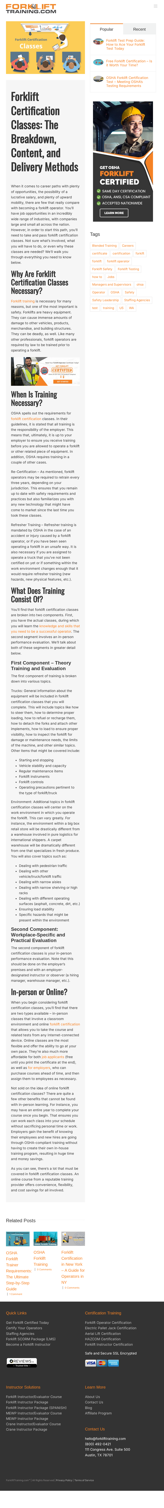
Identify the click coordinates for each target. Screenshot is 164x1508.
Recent (139, 29)
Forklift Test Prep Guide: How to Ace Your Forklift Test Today (125, 44)
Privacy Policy (64, 1480)
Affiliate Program (98, 1413)
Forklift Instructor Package (27, 1402)
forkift (140, 253)
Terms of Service (84, 1480)
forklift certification (26, 419)
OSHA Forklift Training (41, 1258)
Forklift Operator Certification (108, 1323)
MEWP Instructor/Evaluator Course (34, 1413)
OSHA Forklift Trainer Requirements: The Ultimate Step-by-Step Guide (19, 1271)
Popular (106, 29)
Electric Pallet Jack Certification (110, 1328)
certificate (99, 253)
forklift (97, 261)
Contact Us (94, 1402)
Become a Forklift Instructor (28, 1344)
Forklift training (23, 301)
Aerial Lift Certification (103, 1334)
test (95, 308)
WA (131, 308)
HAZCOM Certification (103, 1339)
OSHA (115, 292)
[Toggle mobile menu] (156, 6)
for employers (39, 1068)
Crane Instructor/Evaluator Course (33, 1424)
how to (97, 277)
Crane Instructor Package (26, 1429)
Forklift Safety (102, 269)
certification (121, 253)
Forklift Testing (128, 269)
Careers (128, 245)
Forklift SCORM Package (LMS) (31, 1339)
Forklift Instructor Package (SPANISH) (36, 1408)
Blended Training (104, 245)
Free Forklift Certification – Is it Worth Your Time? (129, 63)
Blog (88, 1408)
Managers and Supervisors (111, 284)
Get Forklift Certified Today (27, 1323)
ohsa (140, 284)
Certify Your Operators (24, 1328)
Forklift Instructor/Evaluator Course (34, 1397)
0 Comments (44, 1269)
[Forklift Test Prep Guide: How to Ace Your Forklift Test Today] (98, 41)
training (108, 308)
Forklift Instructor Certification (109, 1344)
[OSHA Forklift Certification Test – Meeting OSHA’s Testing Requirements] (98, 78)
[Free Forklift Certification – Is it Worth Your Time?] (98, 62)
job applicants (53, 1057)
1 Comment (15, 1294)
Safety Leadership (105, 300)
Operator (98, 292)
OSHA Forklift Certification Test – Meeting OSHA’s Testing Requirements (127, 82)
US (121, 308)
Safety (129, 292)
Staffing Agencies (137, 300)
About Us (92, 1397)
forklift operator (118, 261)
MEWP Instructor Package (27, 1419)
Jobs (110, 277)
